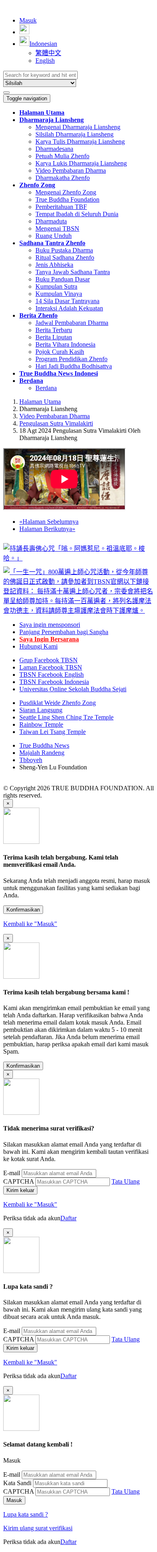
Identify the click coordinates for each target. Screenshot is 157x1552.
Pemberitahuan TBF (61, 206)
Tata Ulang (126, 1181)
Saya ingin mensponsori (49, 624)
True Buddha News (44, 745)
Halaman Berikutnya (47, 528)
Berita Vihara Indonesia (65, 344)
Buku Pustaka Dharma (64, 250)
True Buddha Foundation (67, 199)
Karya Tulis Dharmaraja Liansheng (80, 141)
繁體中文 (48, 53)
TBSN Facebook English (51, 674)
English (45, 60)
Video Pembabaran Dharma (70, 170)
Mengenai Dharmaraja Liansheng (77, 127)
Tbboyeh (30, 759)
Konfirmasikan (23, 910)
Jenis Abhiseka (54, 264)
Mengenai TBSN (57, 228)
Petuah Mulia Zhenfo (62, 156)
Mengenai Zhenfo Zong (65, 192)
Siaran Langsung (40, 710)
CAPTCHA (18, 1181)
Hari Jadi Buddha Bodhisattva (73, 366)
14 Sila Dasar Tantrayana (67, 301)
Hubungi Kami (38, 646)
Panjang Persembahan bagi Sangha (63, 631)
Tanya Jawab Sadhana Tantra (72, 272)
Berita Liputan (53, 337)
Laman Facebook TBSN (50, 667)
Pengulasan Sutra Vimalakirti (56, 423)
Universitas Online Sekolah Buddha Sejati (72, 689)
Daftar (68, 1218)
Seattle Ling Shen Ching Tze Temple (66, 717)
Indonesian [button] (43, 43)
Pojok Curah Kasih (59, 351)
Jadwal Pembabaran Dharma (71, 322)
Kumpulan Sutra (56, 286)
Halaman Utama (40, 401)
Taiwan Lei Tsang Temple (52, 731)
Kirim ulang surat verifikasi (37, 1528)
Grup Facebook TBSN (48, 660)
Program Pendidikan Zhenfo (71, 358)
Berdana (46, 387)
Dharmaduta (51, 221)
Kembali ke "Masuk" (30, 923)
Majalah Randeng (41, 752)
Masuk (28, 20)
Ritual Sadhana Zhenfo (64, 257)
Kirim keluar (20, 1190)
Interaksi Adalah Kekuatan (69, 308)
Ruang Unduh (53, 235)
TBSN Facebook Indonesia (54, 681)
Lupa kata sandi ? (25, 1514)
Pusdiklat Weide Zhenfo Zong (57, 702)
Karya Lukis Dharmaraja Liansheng (81, 163)
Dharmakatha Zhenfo (62, 177)
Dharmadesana (54, 148)
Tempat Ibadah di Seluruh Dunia (76, 214)
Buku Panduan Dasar (62, 279)
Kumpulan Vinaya (58, 293)
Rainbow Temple (41, 724)
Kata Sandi (17, 1483)
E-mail (11, 1173)
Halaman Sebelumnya (48, 521)
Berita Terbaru (53, 330)
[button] (51, 119)
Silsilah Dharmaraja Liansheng (74, 134)
